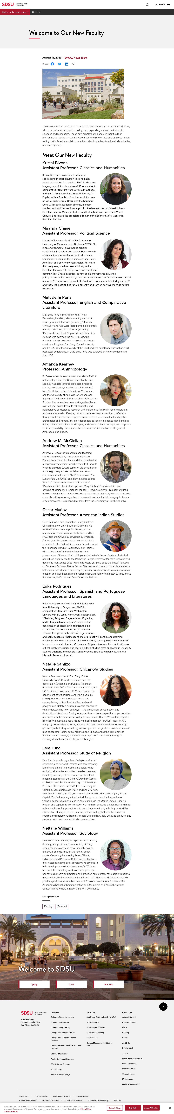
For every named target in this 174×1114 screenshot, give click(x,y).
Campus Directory (129, 1022)
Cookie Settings (82, 1096)
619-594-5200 (27, 1019)
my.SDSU (126, 1043)
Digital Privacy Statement (62, 1096)
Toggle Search (147, 4)
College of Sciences (59, 1053)
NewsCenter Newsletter (132, 1058)
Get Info (108, 984)
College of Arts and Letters (14, 12)
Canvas (125, 1037)
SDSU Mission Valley (95, 1032)
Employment (127, 1048)
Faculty (48, 906)
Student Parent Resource (73, 1100)
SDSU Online (92, 1037)
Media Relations (129, 1063)
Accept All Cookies (151, 1108)
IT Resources (127, 1079)
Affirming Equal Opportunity (98, 1100)
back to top (163, 1006)
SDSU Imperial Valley (95, 1027)
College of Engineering (60, 1027)
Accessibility (23, 1096)
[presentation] (54, 1012)
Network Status (128, 1068)
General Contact (129, 1017)
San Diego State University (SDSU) (101, 1017)
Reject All (132, 1108)
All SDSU (160, 4)
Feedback (117, 1100)
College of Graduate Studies (63, 1032)
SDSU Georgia (92, 1022)
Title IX (125, 1053)
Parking (125, 1032)
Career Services (128, 1074)
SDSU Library (56, 1069)
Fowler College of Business (62, 1059)
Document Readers (41, 1096)
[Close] (170, 1108)
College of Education (60, 1022)
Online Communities (130, 1084)
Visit (71, 984)
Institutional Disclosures (50, 1100)
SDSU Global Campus (60, 1064)
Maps (124, 1027)
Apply (34, 984)
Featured (62, 906)
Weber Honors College (60, 1074)
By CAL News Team (76, 58)
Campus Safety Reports (27, 1100)
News (34, 12)
